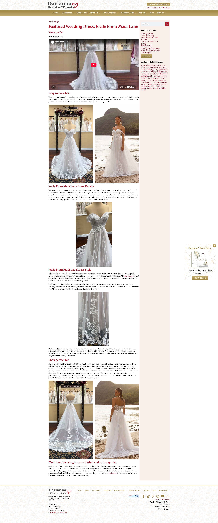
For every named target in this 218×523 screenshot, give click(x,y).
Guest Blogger (146, 53)
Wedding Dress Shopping (154, 86)
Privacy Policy (163, 490)
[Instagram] (157, 496)
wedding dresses (147, 34)
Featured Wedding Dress (149, 41)
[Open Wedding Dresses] (117, 13)
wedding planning (147, 36)
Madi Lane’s (112, 473)
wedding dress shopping (149, 37)
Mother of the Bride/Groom (150, 51)
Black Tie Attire (146, 45)
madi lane (155, 75)
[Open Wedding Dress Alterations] (99, 13)
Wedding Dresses (119, 490)
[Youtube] (162, 496)
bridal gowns (160, 65)
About (87, 490)
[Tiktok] (148, 496)
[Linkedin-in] (167, 496)
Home (79, 490)
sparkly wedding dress (148, 84)
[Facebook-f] (143, 496)
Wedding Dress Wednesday (150, 49)
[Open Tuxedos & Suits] (135, 13)
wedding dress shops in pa (150, 88)
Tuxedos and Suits (134, 490)
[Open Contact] (165, 13)
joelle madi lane (151, 71)
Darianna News (146, 47)
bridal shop (145, 67)
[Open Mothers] (146, 13)
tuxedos (144, 39)
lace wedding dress (152, 73)
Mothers (146, 490)
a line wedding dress (148, 65)
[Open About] (59, 13)
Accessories (96, 490)
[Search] (167, 24)
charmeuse (128, 276)
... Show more (146, 56)
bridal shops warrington (158, 67)
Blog (154, 490)
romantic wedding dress (158, 82)
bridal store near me (148, 69)
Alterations (107, 490)
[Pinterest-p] (153, 496)
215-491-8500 (163, 8)
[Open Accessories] (73, 13)
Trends (143, 43)
